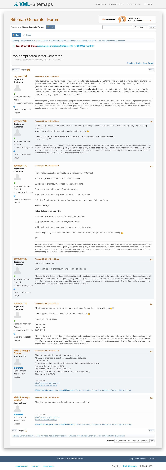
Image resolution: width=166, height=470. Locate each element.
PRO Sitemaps (100, 4)
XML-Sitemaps (130, 466)
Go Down (15, 70)
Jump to (109, 441)
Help (131, 459)
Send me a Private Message (46, 385)
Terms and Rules (141, 459)
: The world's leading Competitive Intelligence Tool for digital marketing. (83, 390)
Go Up (14, 430)
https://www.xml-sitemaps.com (47, 383)
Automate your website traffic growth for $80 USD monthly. (53, 46)
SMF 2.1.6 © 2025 (63, 459)
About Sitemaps (133, 4)
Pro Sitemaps (49, 466)
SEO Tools (148, 4)
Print (151, 70)
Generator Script (116, 4)
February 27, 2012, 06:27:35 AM (47, 397)
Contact (35, 466)
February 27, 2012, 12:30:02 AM (47, 259)
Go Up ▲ (152, 459)
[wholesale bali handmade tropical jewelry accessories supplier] (14, 106)
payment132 (20, 76)
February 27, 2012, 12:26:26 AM (47, 166)
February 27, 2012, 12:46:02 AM (47, 304)
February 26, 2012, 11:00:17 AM (47, 76)
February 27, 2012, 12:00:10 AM (47, 121)
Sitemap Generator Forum (34, 19)
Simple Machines (77, 459)
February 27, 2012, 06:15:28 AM (47, 351)
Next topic (148, 63)
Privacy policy (22, 466)
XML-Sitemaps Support (21, 352)
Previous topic (134, 63)
